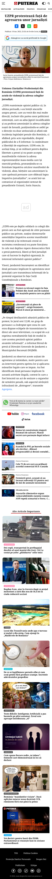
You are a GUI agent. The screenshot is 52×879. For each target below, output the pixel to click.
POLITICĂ (30, 9)
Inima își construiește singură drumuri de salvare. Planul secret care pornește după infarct (32, 433)
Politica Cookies (30, 853)
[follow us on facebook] (38, 414)
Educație (19, 443)
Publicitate (20, 865)
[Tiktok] (26, 871)
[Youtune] (32, 871)
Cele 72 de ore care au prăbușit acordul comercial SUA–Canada (32, 465)
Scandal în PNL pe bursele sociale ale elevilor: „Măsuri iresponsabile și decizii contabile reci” (33, 449)
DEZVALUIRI (6, 9)
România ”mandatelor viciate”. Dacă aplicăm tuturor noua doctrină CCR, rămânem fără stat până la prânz (22, 799)
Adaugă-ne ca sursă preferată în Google (28, 38)
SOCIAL (44, 31)
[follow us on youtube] (13, 414)
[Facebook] (13, 871)
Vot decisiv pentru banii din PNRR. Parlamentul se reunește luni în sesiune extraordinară (24, 841)
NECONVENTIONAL (11, 793)
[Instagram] (20, 871)
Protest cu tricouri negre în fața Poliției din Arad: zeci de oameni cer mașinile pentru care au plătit (33, 291)
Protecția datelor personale (18, 859)
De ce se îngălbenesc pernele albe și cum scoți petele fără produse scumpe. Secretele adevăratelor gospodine (26, 674)
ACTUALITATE (18, 9)
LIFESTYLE (8, 669)
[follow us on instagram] (25, 414)
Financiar (41, 9)
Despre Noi (41, 859)
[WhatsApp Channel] (39, 871)
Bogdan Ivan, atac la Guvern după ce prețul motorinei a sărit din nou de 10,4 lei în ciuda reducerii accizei (26, 591)
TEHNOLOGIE (9, 710)
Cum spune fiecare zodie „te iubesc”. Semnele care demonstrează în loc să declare (22, 757)
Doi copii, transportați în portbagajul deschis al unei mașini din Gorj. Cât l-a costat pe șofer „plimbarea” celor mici (23, 550)
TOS (16, 853)
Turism (7, 627)
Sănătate (20, 427)
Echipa (34, 865)
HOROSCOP (8, 752)
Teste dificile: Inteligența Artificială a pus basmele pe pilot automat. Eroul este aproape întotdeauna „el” (25, 716)
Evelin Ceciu (33, 31)
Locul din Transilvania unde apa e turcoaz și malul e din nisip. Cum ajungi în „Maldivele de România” (25, 633)
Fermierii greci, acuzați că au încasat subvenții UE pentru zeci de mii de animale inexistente (32, 480)
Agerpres (7, 389)
